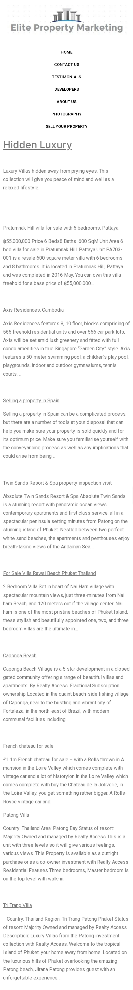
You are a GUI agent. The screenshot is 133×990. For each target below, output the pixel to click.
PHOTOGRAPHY (66, 114)
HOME (66, 52)
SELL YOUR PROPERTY (67, 126)
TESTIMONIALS (66, 77)
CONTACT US (66, 64)
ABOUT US (66, 101)
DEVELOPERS (66, 89)
